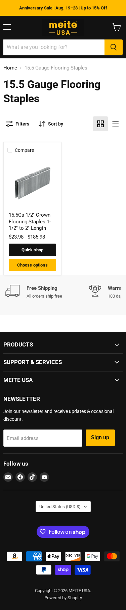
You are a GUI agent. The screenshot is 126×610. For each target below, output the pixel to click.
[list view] (115, 123)
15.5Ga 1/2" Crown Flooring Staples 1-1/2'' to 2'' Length (30, 221)
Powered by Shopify (63, 597)
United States (60, 506)
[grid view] (100, 123)
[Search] (113, 47)
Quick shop (32, 249)
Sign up (100, 437)
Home (10, 68)
